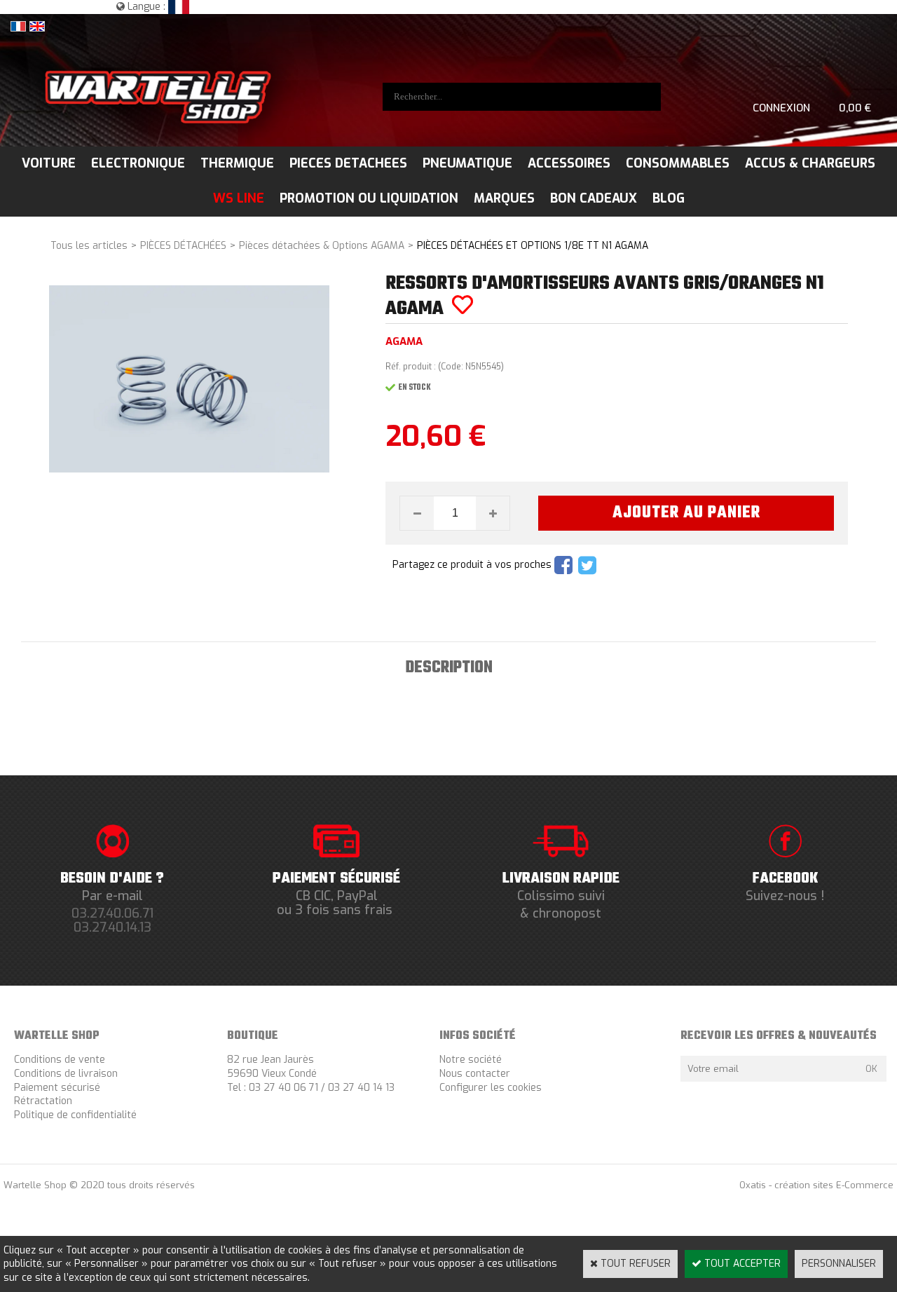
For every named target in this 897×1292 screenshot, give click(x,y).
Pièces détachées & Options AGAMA (321, 245)
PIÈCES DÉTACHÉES (183, 245)
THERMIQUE (237, 163)
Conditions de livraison (66, 1073)
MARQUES (504, 198)
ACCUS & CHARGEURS (810, 163)
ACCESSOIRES (569, 163)
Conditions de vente (59, 1059)
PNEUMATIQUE (467, 163)
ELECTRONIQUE (138, 163)
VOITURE (49, 163)
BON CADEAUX (593, 198)
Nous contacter (474, 1073)
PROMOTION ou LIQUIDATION (369, 198)
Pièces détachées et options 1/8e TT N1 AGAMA (532, 245)
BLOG (668, 198)
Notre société (470, 1059)
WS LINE (238, 198)
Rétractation (43, 1101)
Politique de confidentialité (75, 1115)
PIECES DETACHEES (348, 163)
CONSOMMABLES (678, 163)
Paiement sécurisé (57, 1087)
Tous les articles (89, 245)
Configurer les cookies (490, 1087)
